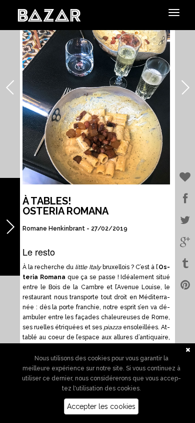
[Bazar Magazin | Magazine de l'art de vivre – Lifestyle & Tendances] (49, 14)
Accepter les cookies (101, 406)
